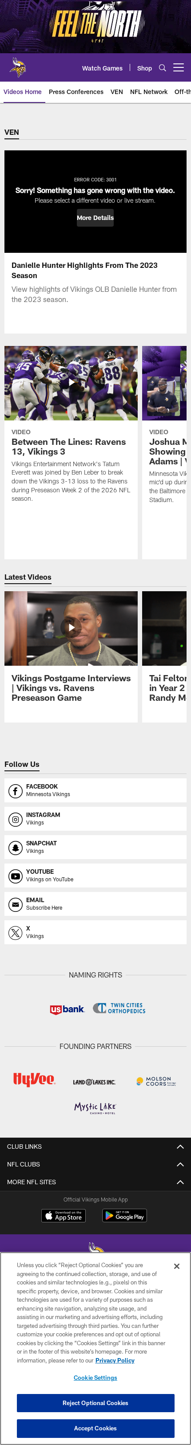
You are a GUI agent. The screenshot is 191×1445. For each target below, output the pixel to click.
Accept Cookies (95, 1428)
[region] (95, 1348)
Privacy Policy (115, 1360)
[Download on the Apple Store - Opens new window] (63, 1216)
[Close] (177, 1266)
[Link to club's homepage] (17, 64)
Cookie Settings (95, 1377)
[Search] (162, 68)
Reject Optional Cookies (96, 1402)
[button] (95, 218)
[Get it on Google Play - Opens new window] (124, 1220)
